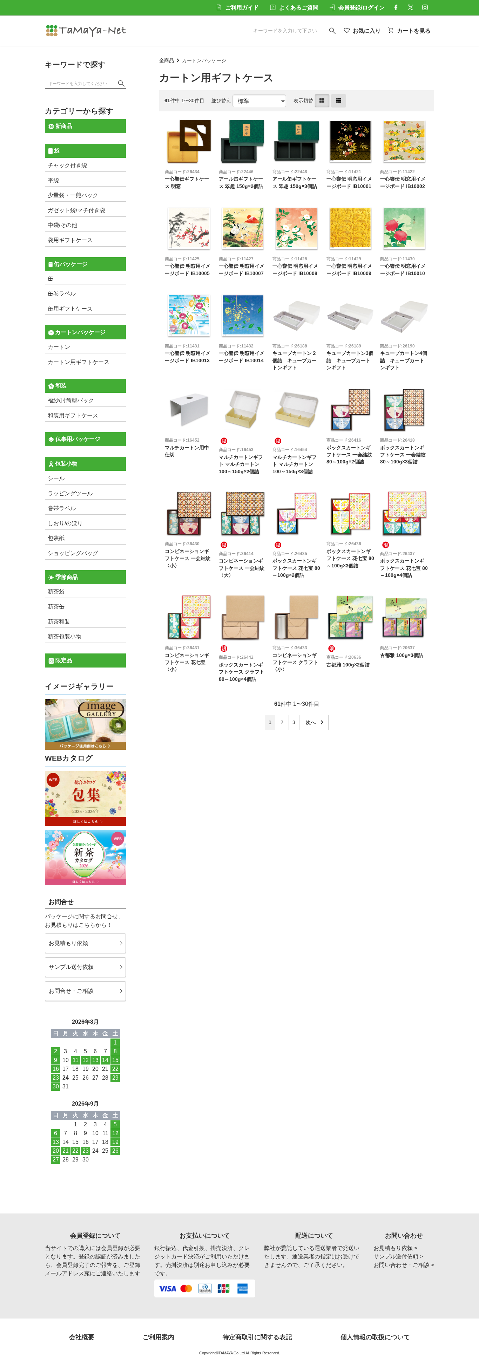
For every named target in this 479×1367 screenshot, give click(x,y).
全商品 (166, 60)
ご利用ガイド (242, 8)
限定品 (63, 660)
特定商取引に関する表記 (257, 1337)
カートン (59, 347)
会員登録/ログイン (361, 8)
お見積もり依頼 (68, 943)
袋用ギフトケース (70, 240)
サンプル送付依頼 (71, 967)
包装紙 (56, 538)
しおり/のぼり (65, 523)
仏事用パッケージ (77, 439)
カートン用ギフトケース (78, 362)
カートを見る (414, 31)
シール (56, 478)
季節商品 (66, 577)
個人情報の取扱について (375, 1337)
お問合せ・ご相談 (71, 991)
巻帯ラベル (62, 508)
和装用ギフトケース (73, 415)
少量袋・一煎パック (73, 195)
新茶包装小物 (64, 636)
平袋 (53, 180)
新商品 (63, 126)
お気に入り (367, 31)
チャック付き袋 (67, 165)
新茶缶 (56, 607)
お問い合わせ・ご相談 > (403, 1265)
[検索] (121, 83)
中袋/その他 (62, 225)
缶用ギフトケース (70, 309)
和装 (60, 386)
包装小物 (65, 464)
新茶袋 (56, 591)
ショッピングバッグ (73, 553)
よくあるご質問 (298, 8)
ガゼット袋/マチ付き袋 (76, 210)
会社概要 (81, 1337)
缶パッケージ (70, 264)
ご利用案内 (158, 1337)
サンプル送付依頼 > (398, 1256)
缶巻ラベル (62, 294)
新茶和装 (59, 622)
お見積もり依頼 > (395, 1248)
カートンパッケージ (204, 60)
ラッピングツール (70, 493)
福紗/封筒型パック (71, 400)
